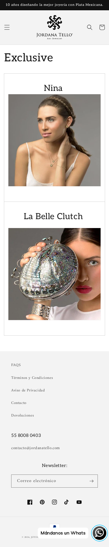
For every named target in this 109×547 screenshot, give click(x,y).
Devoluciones (22, 415)
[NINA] (54, 140)
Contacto (19, 403)
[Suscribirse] (91, 481)
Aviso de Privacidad (28, 390)
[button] (7, 27)
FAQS (16, 365)
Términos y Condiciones (32, 377)
